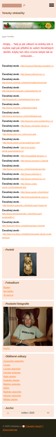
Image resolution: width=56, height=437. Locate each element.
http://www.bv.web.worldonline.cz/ (37, 121)
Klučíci (6, 348)
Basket (6, 287)
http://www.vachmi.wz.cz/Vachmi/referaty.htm (24, 169)
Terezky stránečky (13, 13)
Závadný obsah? (34, 426)
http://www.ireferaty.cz (31, 174)
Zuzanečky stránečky (13, 361)
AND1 (6, 388)
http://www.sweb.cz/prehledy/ (35, 192)
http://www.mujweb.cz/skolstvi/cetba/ (19, 108)
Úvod (4, 36)
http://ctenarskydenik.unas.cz (34, 197)
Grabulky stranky (11, 380)
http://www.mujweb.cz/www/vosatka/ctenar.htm (24, 82)
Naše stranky (9, 376)
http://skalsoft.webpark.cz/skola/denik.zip (21, 91)
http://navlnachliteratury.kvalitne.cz (37, 66)
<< (8, 413)
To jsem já (8, 295)
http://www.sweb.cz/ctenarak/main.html (21, 143)
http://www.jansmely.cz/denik (34, 161)
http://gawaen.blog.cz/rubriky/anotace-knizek (23, 226)
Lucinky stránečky (12, 369)
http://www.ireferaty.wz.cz (33, 74)
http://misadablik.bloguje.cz (34, 156)
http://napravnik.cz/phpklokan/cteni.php (20, 99)
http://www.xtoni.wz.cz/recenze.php (19, 134)
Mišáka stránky (10, 399)
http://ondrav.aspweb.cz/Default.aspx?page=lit (25, 205)
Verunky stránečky (12, 396)
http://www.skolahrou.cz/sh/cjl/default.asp (21, 116)
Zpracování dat (10, 430)
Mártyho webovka (11, 384)
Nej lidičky (8, 291)
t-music (6, 365)
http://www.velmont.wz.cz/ (33, 179)
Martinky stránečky (12, 392)
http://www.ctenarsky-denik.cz (35, 126)
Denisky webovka (12, 373)
